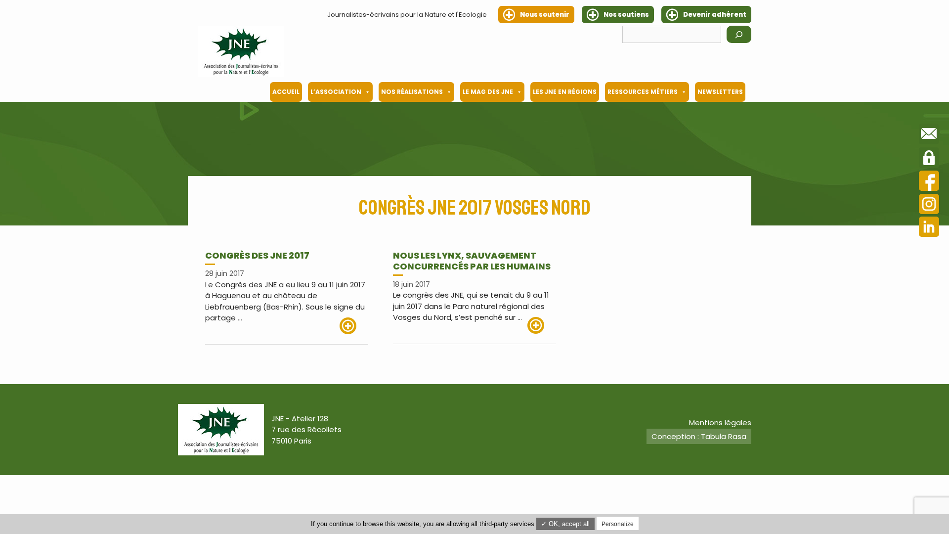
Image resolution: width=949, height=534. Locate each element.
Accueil (286, 92)
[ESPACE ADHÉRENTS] (929, 159)
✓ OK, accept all (565, 524)
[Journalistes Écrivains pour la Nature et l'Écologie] (241, 51)
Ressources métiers (642, 92)
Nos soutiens (626, 14)
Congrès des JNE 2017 (257, 255)
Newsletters (720, 92)
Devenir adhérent (714, 14)
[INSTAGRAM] (929, 205)
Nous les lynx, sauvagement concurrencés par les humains (472, 260)
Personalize (618, 524)
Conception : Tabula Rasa (698, 436)
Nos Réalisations (412, 92)
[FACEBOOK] (929, 182)
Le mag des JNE (488, 92)
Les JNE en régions (565, 92)
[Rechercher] (739, 34)
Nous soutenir (544, 14)
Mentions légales (720, 422)
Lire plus (354, 325)
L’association (335, 92)
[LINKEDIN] (929, 228)
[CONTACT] (929, 135)
